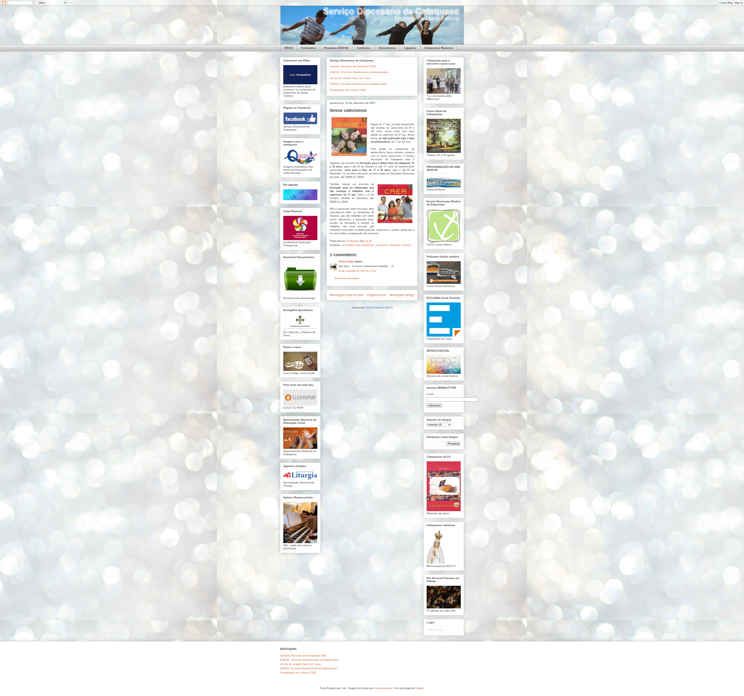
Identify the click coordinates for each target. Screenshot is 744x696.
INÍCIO (288, 47)
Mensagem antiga (402, 295)
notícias (406, 245)
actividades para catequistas (358, 245)
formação (395, 245)
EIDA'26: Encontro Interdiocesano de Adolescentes (358, 84)
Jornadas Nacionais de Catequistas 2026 (353, 66)
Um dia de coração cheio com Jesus (350, 78)
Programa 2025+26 (336, 47)
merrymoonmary (383, 688)
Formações (308, 47)
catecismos (382, 245)
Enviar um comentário (347, 278)
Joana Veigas (346, 261)
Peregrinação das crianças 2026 (348, 90)
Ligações (410, 47)
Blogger (419, 688)
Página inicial (376, 295)
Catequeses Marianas (439, 47)
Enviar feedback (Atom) (379, 307)
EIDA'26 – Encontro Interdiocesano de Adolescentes (359, 72)
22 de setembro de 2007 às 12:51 (357, 271)
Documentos (387, 47)
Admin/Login (435, 629)
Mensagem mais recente (346, 295)
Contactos (363, 47)
